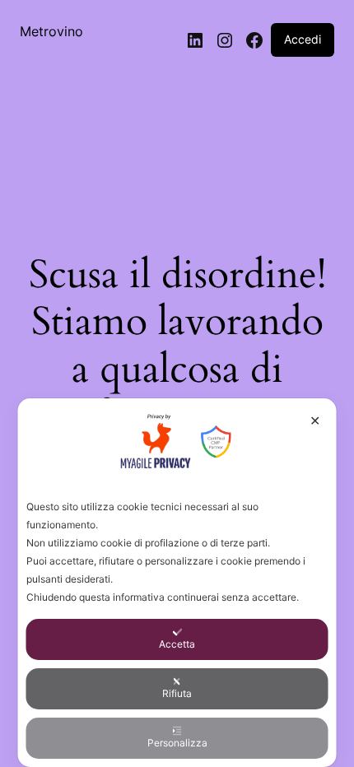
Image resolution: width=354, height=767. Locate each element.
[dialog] (177, 582)
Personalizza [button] (177, 743)
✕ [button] (315, 420)
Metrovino (51, 31)
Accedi (302, 39)
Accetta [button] (177, 644)
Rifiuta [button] (177, 693)
